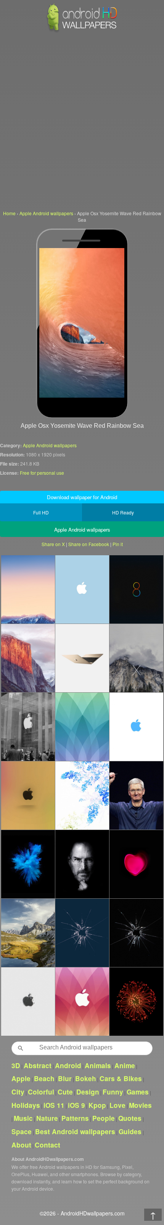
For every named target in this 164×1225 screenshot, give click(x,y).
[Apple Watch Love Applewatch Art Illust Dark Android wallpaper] (136, 864)
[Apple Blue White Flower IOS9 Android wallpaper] (82, 795)
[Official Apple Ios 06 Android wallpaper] (136, 1001)
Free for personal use (42, 472)
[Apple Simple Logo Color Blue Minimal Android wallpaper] (136, 726)
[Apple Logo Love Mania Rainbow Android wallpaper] (28, 795)
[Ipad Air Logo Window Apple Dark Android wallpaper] (136, 932)
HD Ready (123, 512)
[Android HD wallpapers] (82, 31)
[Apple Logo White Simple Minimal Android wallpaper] (28, 1001)
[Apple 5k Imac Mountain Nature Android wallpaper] (28, 932)
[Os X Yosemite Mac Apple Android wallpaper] (136, 658)
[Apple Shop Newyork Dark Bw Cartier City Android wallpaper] (28, 726)
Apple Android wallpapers (50, 445)
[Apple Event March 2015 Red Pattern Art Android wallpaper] (82, 1001)
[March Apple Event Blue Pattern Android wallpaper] (82, 726)
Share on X (53, 544)
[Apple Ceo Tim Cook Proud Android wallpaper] (136, 795)
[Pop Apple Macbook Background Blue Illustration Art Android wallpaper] (28, 864)
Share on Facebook (88, 544)
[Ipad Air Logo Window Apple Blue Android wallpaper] (82, 932)
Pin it (118, 544)
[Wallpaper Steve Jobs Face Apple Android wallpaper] (82, 864)
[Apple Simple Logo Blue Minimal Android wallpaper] (82, 589)
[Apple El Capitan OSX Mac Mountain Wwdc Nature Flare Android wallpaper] (28, 658)
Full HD (41, 512)
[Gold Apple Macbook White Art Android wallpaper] (82, 658)
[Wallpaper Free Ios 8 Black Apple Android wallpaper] (136, 589)
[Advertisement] (82, 120)
